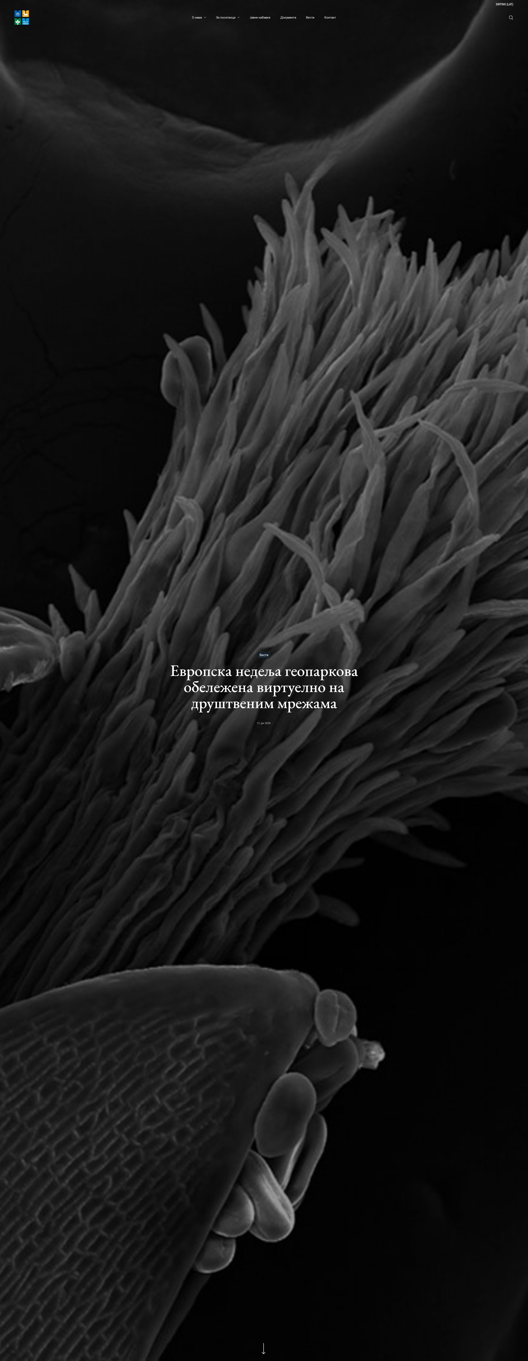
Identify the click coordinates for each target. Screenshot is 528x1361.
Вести (263, 655)
